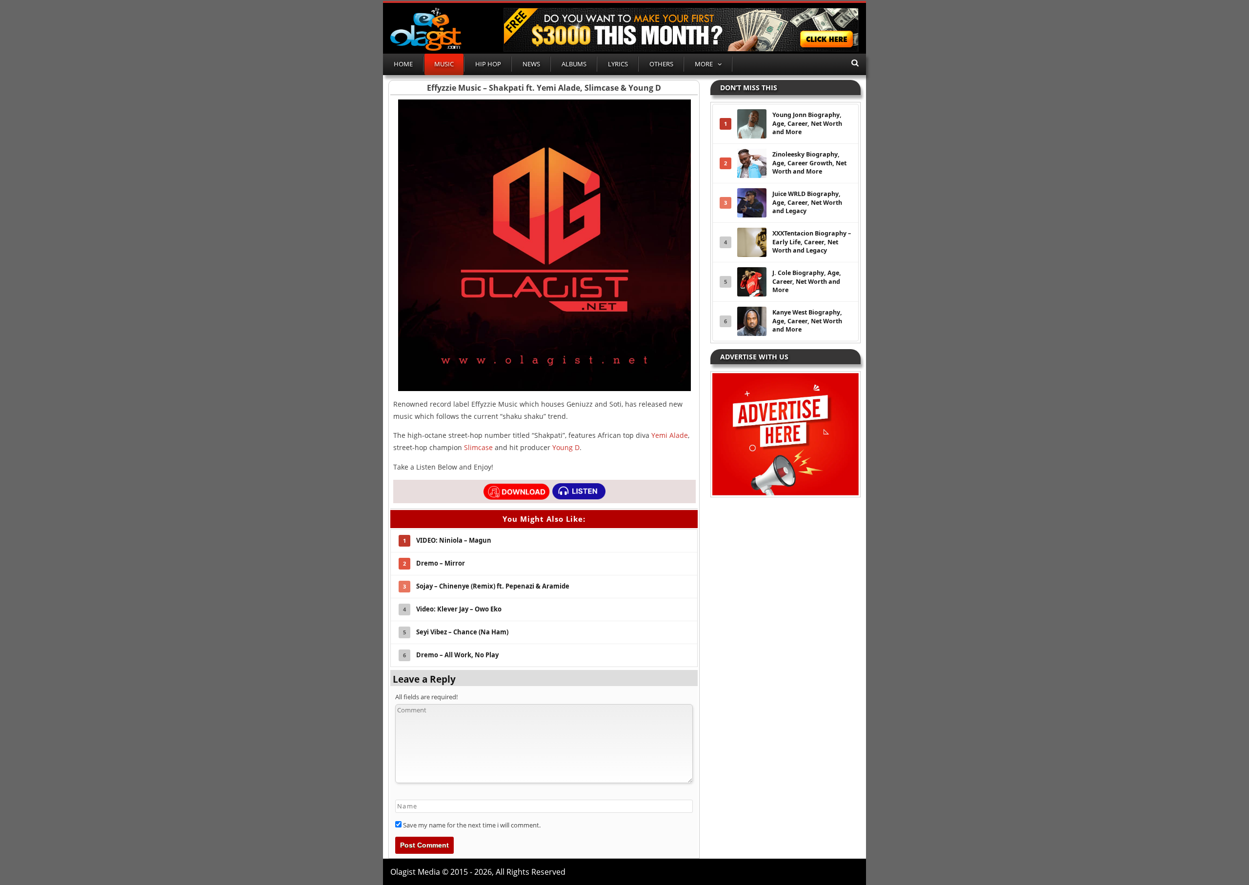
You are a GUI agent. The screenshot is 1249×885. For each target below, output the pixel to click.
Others (661, 63)
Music (444, 63)
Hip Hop (488, 63)
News (531, 63)
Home (403, 63)
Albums (574, 63)
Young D (566, 447)
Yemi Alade (669, 435)
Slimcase (478, 447)
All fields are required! (426, 696)
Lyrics (618, 63)
